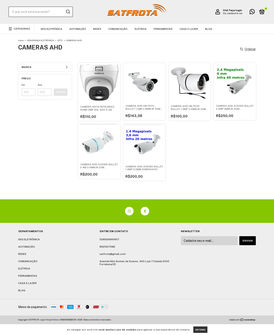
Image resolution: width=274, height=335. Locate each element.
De (23, 84)
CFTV (60, 40)
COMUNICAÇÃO (118, 28)
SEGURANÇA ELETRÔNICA (40, 40)
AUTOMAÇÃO (77, 28)
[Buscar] (67, 12)
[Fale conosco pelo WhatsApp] (252, 12)
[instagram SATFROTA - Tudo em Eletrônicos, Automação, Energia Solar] (129, 211)
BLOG (208, 28)
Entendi (200, 329)
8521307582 (107, 246)
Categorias (22, 28)
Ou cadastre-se (232, 13)
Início (21, 40)
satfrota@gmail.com (113, 253)
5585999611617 (109, 239)
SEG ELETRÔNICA (51, 28)
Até (40, 84)
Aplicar (60, 92)
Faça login (235, 10)
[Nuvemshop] (242, 320)
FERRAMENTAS (163, 28)
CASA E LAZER (189, 28)
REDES (97, 28)
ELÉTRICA (141, 28)
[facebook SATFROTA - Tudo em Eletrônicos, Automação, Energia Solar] (145, 211)
